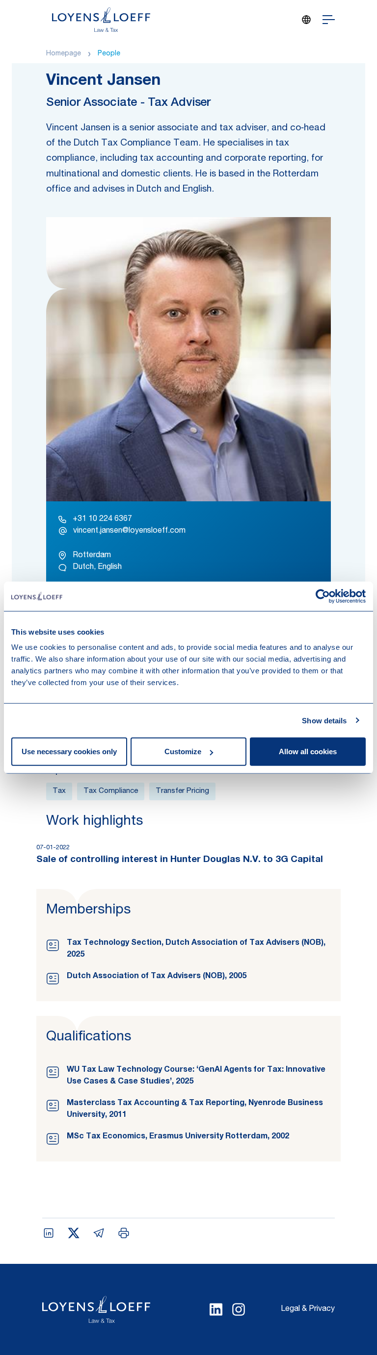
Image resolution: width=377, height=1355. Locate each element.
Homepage (63, 53)
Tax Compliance (110, 791)
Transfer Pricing (182, 791)
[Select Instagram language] (238, 1309)
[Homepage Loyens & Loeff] (101, 19)
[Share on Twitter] (73, 1233)
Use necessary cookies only (69, 751)
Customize (182, 751)
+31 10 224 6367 (102, 519)
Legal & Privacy (308, 1309)
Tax (59, 791)
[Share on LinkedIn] (48, 1233)
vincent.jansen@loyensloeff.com (129, 531)
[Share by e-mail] (98, 1233)
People (109, 53)
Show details (324, 720)
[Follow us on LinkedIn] (216, 1309)
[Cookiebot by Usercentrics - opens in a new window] (323, 596)
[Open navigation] (329, 19)
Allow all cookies (308, 751)
